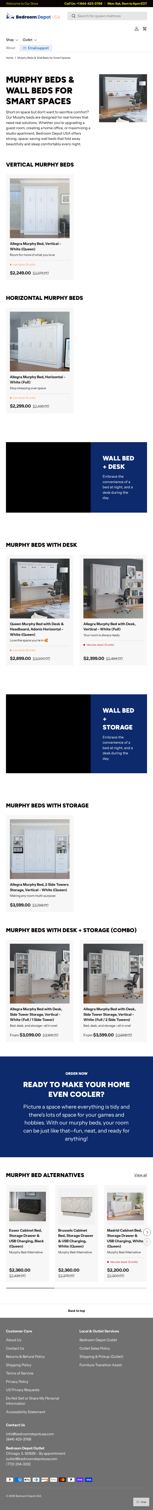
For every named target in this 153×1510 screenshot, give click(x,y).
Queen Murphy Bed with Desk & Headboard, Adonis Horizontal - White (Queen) (37, 629)
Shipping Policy (18, 1365)
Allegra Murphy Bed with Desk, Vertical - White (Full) (109, 627)
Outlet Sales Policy (94, 1348)
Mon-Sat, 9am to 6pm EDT (127, 3)
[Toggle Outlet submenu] (35, 40)
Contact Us (15, 1348)
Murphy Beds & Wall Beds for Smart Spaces (44, 57)
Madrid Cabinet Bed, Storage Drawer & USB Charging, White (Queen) (125, 1238)
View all (140, 1175)
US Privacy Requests (22, 1390)
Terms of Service (19, 1373)
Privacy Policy (17, 1382)
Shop (10, 40)
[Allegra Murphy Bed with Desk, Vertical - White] (113, 588)
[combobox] (107, 16)
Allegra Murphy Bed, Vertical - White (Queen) (35, 246)
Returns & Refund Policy (25, 1356)
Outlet (27, 40)
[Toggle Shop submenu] (17, 40)
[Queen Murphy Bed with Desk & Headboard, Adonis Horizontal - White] (40, 588)
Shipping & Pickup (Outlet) (101, 1356)
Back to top (76, 1311)
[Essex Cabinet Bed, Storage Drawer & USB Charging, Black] (27, 1206)
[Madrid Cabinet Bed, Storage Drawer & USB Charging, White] (125, 1206)
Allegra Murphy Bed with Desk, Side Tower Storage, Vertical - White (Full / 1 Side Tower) (36, 1014)
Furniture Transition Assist (100, 1365)
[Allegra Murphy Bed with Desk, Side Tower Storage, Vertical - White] (40, 974)
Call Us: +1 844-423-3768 (83, 3)
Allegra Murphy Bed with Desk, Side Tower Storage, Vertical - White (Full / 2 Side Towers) (109, 1014)
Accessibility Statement (25, 1412)
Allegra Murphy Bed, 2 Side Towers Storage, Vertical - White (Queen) (39, 887)
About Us (13, 1340)
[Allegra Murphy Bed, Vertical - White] (40, 208)
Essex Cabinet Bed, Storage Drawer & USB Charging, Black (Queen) (26, 1238)
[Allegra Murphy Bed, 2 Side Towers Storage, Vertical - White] (40, 849)
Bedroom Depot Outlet (98, 1340)
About (10, 48)
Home (9, 57)
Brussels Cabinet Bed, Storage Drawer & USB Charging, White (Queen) (75, 1238)
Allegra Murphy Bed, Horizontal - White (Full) (37, 380)
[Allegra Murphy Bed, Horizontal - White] (40, 341)
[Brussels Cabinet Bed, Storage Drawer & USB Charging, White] (76, 1206)
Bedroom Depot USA (28, 1496)
